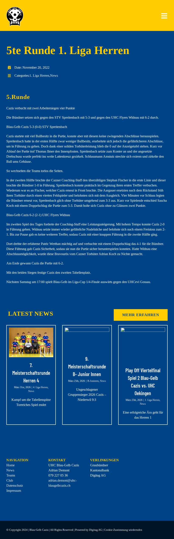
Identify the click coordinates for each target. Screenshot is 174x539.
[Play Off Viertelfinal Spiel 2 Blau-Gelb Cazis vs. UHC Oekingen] (143, 345)
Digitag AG (98, 475)
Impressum (13, 490)
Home (10, 465)
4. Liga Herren (40, 387)
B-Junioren (93, 380)
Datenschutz (14, 485)
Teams (10, 475)
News (54, 75)
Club (9, 480)
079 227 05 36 (58, 475)
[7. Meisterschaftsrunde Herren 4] (31, 342)
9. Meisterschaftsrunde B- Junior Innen (87, 366)
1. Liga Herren (39, 75)
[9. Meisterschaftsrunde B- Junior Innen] (87, 339)
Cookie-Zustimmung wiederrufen (123, 529)
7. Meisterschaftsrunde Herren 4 (31, 372)
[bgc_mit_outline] (14, 8)
